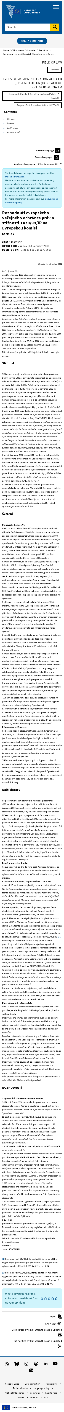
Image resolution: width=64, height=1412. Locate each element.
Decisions (43, 50)
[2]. (59, 936)
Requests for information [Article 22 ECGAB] (38, 105)
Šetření (10, 123)
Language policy (41, 1388)
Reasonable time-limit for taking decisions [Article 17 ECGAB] (34, 96)
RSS (46, 1397)
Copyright (35, 1392)
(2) (3, 1272)
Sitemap (34, 1397)
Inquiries (31, 50)
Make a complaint (32, 40)
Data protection (33, 1383)
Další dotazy (12, 128)
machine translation (15, 176)
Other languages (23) (48, 163)
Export (53, 1316)
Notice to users (12, 1383)
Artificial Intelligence (15, 1392)
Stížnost (11, 119)
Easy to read (51, 1392)
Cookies (21, 1397)
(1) (3, 1258)
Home (6, 50)
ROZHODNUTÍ (13, 132)
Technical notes (20, 1388)
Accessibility (52, 1383)
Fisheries (54, 69)
